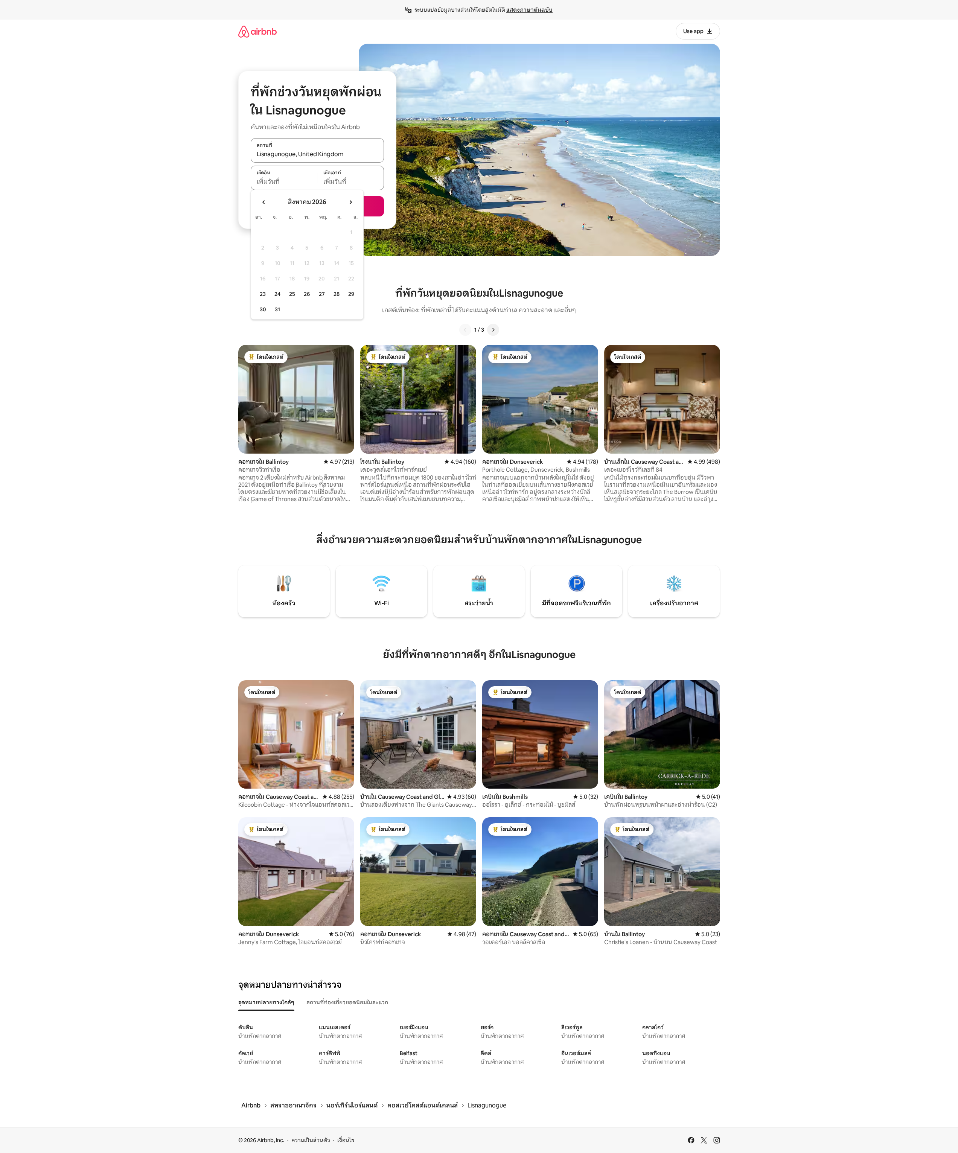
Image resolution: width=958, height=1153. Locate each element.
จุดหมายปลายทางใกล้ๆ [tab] (266, 1002)
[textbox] (284, 181)
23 (263, 294)
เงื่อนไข (345, 1140)
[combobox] (317, 154)
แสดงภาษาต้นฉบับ (529, 9)
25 (292, 294)
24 (277, 294)
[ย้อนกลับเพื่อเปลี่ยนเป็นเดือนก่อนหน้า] (264, 202)
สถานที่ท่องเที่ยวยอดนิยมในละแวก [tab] (347, 1002)
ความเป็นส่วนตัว (310, 1140)
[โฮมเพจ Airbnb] (257, 31)
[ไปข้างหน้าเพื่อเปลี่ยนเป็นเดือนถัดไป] (350, 202)
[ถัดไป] (493, 330)
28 (337, 294)
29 (351, 294)
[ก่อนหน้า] (465, 330)
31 (277, 309)
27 (322, 294)
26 (307, 294)
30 (263, 309)
